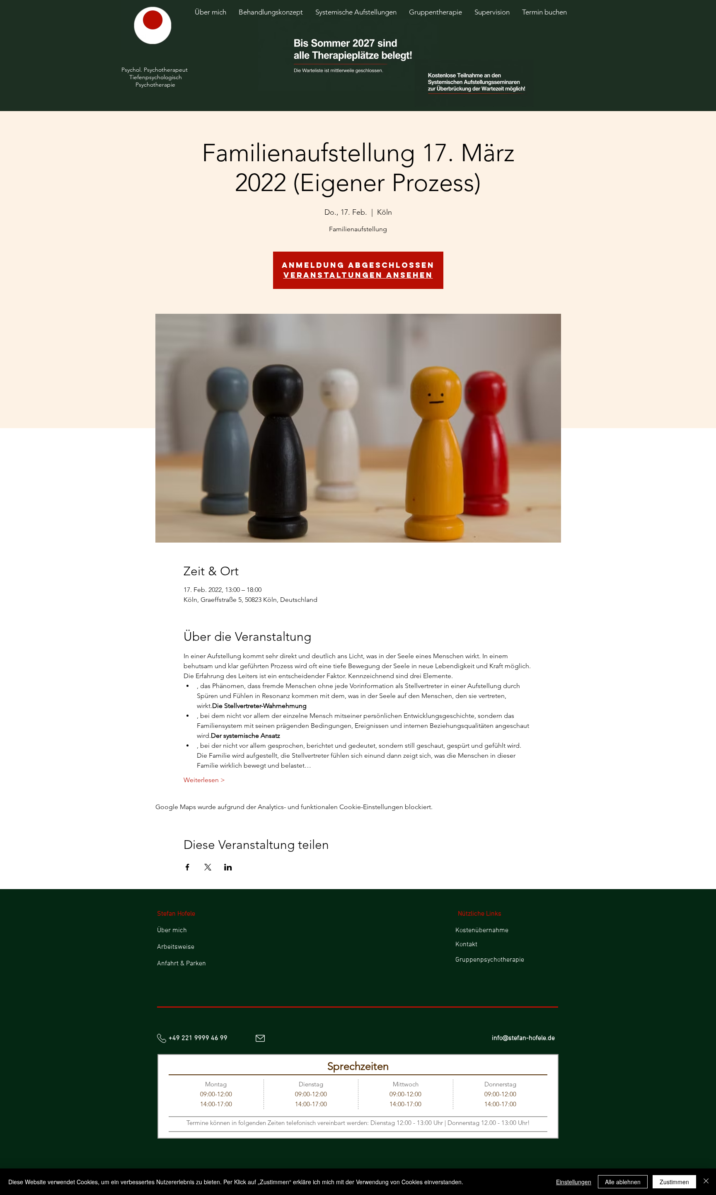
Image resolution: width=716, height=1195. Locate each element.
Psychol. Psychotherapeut (155, 69)
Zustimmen (674, 1182)
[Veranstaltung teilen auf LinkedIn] (228, 867)
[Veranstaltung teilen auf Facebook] (187, 867)
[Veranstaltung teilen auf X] (208, 867)
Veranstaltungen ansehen (358, 275)
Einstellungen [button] (573, 1182)
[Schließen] (706, 1181)
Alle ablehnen (623, 1182)
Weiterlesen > (204, 780)
